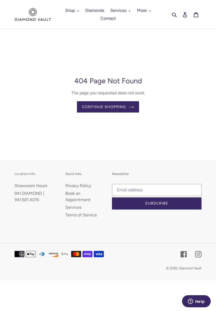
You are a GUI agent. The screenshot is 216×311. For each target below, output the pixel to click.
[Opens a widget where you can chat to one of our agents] (196, 301)
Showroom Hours (30, 185)
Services (73, 207)
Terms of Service (81, 214)
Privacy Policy (78, 185)
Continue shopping (104, 107)
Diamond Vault (190, 268)
